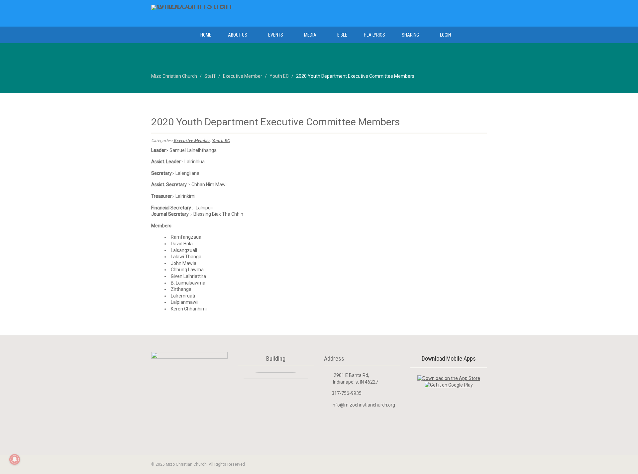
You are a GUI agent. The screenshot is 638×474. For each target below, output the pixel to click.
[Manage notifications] (14, 459)
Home (205, 35)
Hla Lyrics (374, 35)
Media (310, 35)
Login (445, 35)
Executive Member (191, 140)
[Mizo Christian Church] (204, 7)
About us (237, 35)
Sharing (410, 35)
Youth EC (221, 140)
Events (275, 35)
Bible (342, 35)
